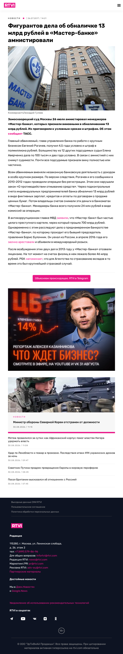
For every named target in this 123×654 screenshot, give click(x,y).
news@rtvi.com (38, 559)
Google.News (19, 590)
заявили (62, 218)
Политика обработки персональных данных (35, 511)
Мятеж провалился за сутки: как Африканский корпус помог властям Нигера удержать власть (56, 439)
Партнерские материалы (25, 571)
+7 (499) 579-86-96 (26, 551)
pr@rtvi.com (36, 563)
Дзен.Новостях (25, 586)
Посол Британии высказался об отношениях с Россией (42, 479)
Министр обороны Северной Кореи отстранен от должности (56, 422)
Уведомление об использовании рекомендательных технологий (49, 602)
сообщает (15, 133)
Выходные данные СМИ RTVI (26, 502)
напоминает (34, 259)
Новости (14, 18)
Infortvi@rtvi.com (47, 555)
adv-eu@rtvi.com (37, 567)
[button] (119, 5)
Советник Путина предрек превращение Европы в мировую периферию (53, 467)
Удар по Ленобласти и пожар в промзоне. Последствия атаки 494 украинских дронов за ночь (61, 454)
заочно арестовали (21, 242)
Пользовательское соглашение (28, 507)
